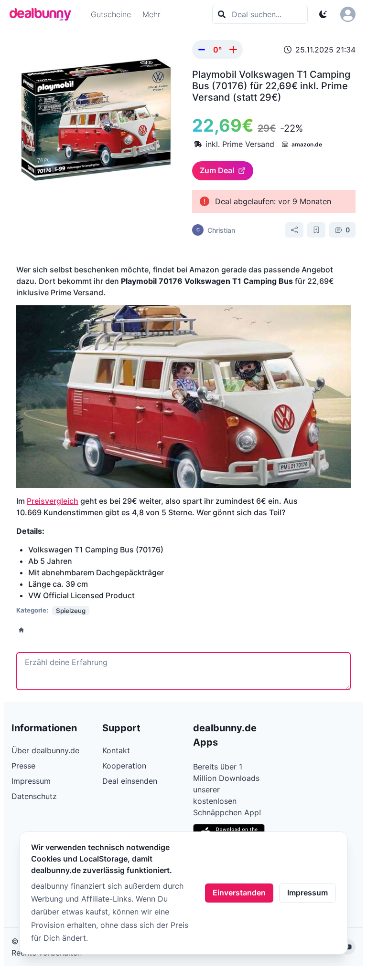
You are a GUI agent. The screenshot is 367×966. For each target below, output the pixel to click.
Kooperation (124, 765)
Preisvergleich (52, 501)
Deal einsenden (129, 781)
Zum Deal (217, 170)
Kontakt (116, 750)
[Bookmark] (316, 230)
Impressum (307, 892)
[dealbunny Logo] (43, 14)
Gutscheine (111, 14)
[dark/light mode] (323, 14)
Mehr (151, 14)
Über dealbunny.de (45, 750)
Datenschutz (34, 796)
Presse (23, 765)
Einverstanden (239, 892)
